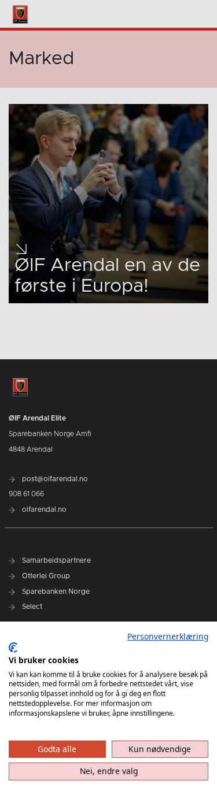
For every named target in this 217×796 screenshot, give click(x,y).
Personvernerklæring (167, 636)
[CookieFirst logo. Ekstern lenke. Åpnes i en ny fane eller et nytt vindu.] (13, 647)
